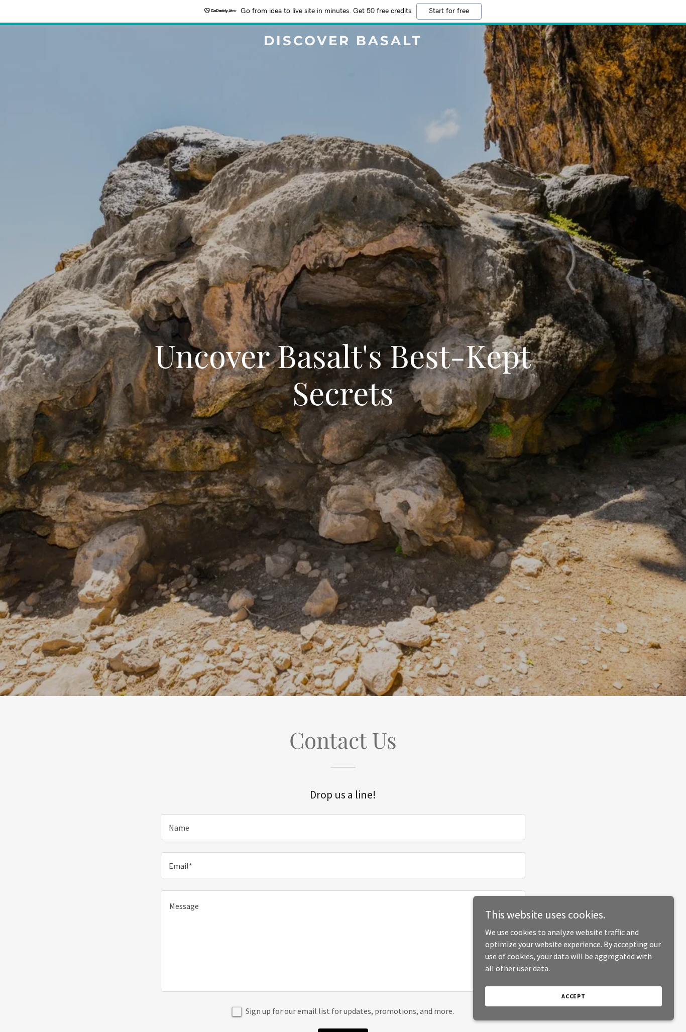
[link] (343, 42)
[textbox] (343, 827)
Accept (573, 996)
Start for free (449, 11)
